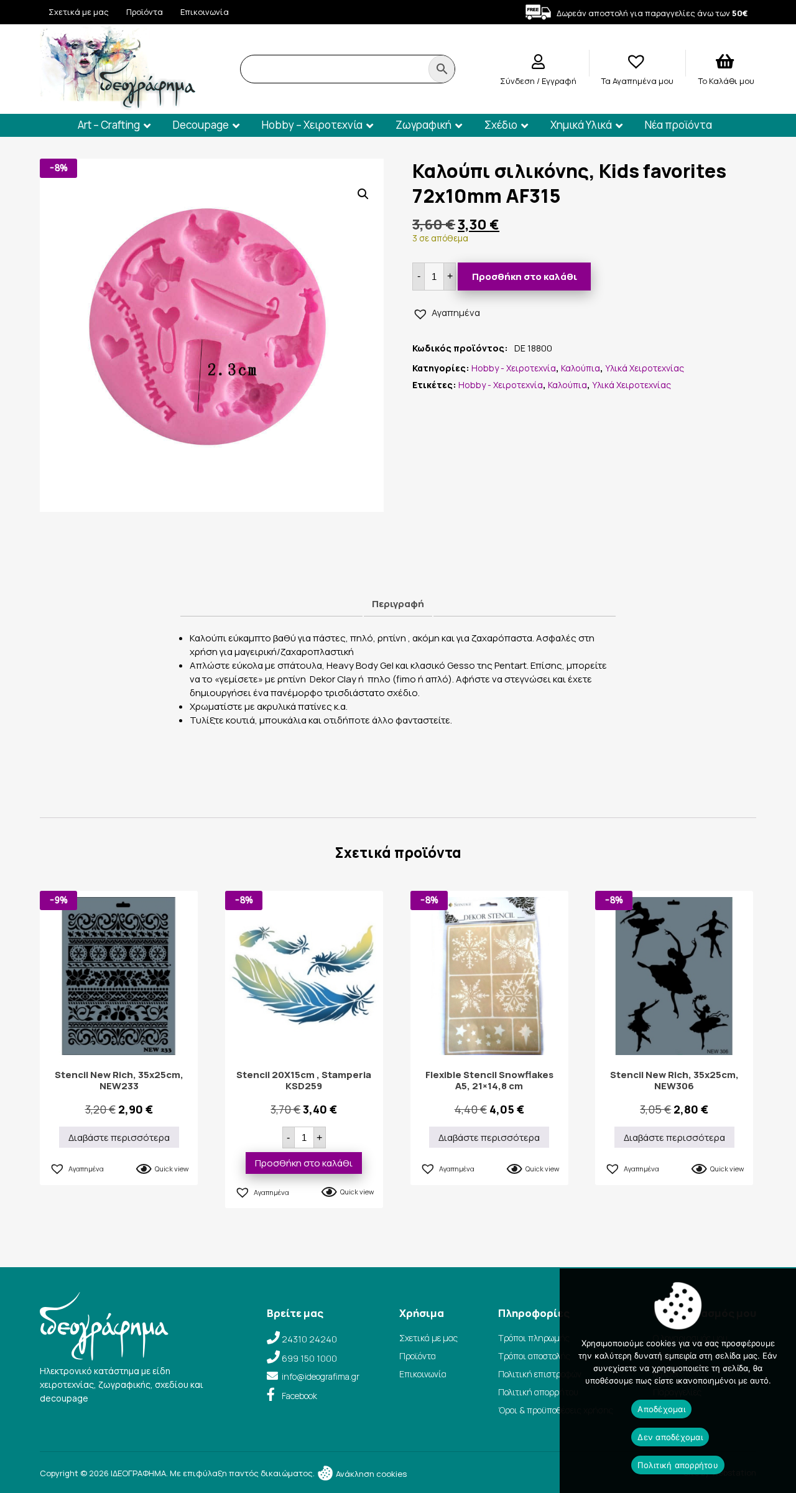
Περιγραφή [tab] (398, 603)
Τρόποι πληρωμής (534, 1338)
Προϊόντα (144, 11)
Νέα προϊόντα (678, 125)
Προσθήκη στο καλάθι (524, 276)
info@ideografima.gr (320, 1376)
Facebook (299, 1396)
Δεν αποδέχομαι (670, 1437)
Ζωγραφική (423, 125)
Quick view (171, 1168)
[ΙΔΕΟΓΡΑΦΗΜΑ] (117, 104)
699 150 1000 (309, 1358)
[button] (363, 194)
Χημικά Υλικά (581, 125)
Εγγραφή (559, 80)
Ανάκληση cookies (370, 1473)
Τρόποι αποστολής (534, 1356)
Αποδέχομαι (661, 1409)
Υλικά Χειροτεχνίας (644, 368)
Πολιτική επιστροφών (539, 1374)
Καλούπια (580, 368)
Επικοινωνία (204, 11)
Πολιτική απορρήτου (538, 1392)
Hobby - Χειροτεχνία (513, 368)
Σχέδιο (500, 125)
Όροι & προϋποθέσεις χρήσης (555, 1410)
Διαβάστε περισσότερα (119, 1137)
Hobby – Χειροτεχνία (312, 125)
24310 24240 (309, 1339)
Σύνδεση (518, 80)
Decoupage (201, 125)
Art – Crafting (109, 125)
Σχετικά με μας (79, 11)
